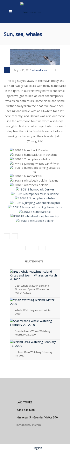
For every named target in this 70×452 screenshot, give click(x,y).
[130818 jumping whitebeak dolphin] (35, 163)
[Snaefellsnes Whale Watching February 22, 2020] (35, 323)
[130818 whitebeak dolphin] (29, 185)
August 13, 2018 (22, 70)
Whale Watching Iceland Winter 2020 (33, 311)
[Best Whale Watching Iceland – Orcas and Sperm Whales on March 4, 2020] (35, 275)
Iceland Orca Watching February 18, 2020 (33, 353)
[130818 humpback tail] (26, 176)
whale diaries (39, 70)
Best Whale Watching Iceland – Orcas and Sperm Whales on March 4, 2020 (33, 289)
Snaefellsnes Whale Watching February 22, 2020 (32, 332)
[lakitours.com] (30, 12)
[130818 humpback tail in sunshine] (34, 154)
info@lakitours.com (29, 425)
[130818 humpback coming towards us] (35, 169)
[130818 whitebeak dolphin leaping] (34, 180)
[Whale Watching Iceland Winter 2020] (35, 302)
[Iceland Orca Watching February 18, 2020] (35, 344)
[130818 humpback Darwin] (29, 150)
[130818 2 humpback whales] (30, 159)
